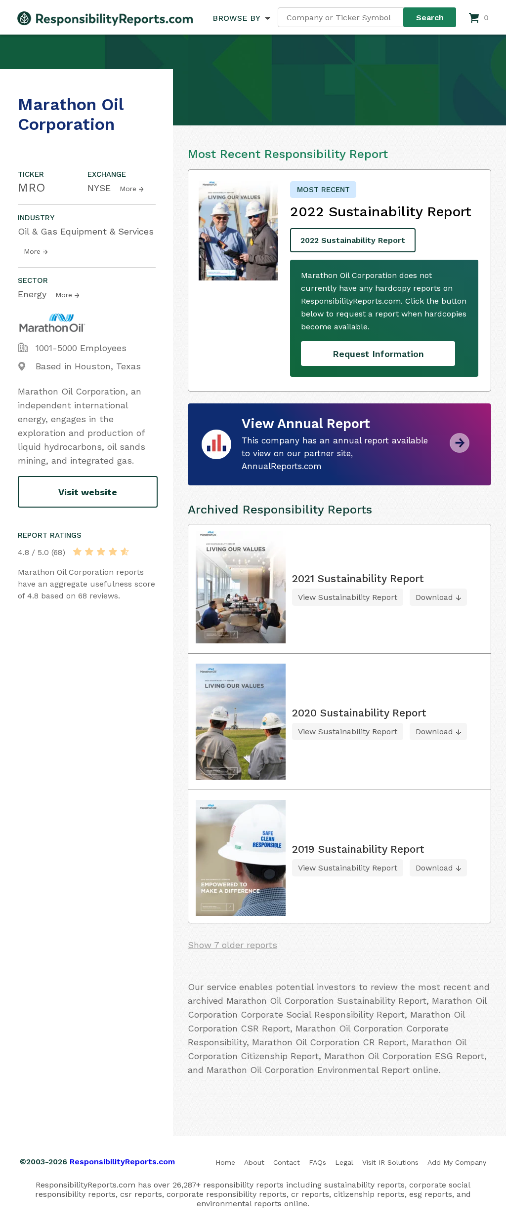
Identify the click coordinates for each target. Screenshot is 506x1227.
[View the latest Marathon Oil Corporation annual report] (459, 449)
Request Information (378, 354)
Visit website (87, 492)
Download (434, 597)
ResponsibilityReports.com (122, 1161)
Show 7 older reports (232, 945)
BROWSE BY (236, 18)
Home (225, 1162)
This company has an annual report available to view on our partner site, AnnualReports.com (335, 453)
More (128, 189)
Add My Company (456, 1162)
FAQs (317, 1162)
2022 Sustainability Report (352, 240)
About (254, 1162)
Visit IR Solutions (390, 1162)
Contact (286, 1162)
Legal (344, 1162)
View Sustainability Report (347, 597)
